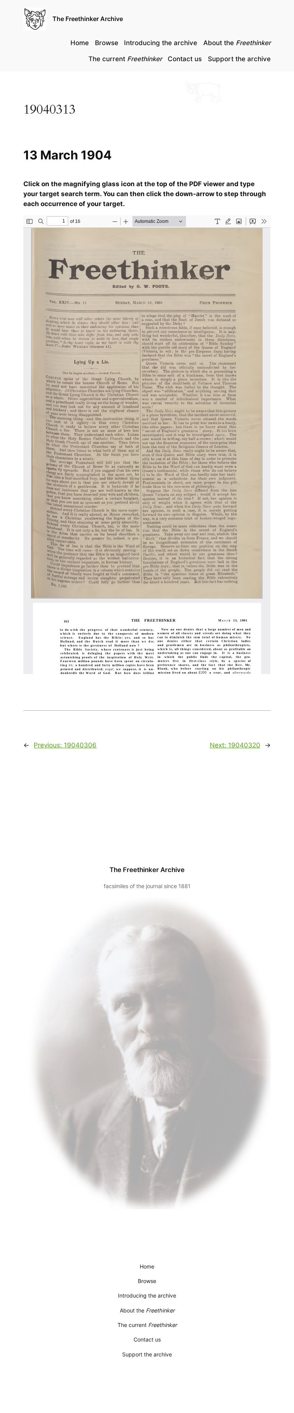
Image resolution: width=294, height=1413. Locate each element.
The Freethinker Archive (87, 19)
